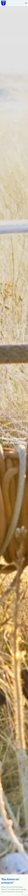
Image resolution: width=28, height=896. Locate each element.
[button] (26, 3)
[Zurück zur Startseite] (3, 3)
